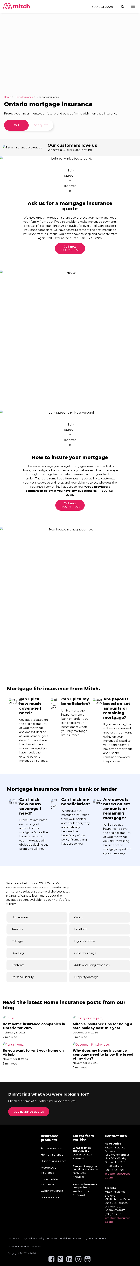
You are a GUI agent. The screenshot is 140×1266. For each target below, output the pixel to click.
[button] (123, 6)
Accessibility (80, 1238)
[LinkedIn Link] (69, 1261)
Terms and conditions (58, 1238)
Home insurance (52, 1154)
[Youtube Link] (87, 1261)
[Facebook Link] (51, 1261)
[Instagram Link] (78, 1261)
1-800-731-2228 (101, 7)
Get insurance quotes (29, 1111)
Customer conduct (19, 1246)
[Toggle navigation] (133, 6)
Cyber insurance (52, 1190)
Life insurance (50, 1197)
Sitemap (36, 1246)
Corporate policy (17, 1238)
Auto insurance (51, 1148)
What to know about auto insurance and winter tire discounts (82, 1149)
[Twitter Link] (60, 1261)
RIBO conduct (97, 1238)
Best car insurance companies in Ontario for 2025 (85, 1186)
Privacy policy (36, 1238)
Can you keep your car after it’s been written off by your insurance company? (85, 1168)
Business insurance (54, 1161)
